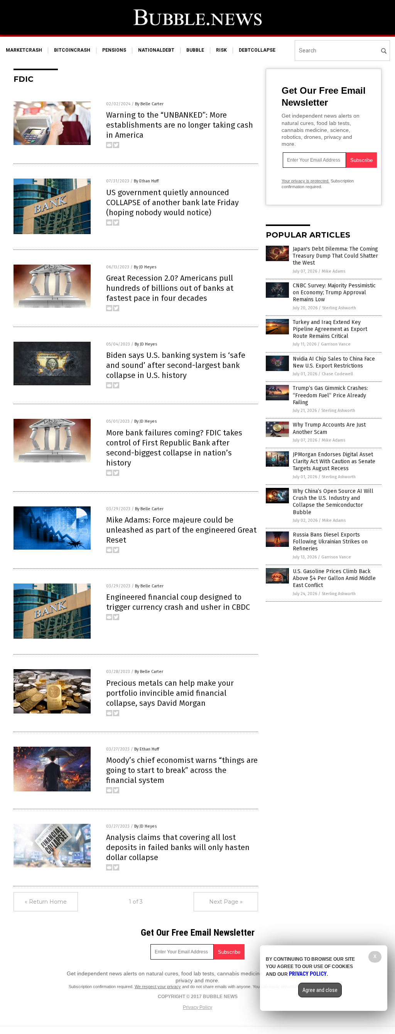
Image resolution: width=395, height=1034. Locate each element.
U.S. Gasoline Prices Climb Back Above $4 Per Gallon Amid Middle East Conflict (334, 578)
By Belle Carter (149, 103)
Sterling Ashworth (339, 307)
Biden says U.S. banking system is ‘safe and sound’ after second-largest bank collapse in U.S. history (175, 365)
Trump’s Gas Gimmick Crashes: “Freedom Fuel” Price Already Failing (330, 395)
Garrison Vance (336, 344)
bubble (195, 50)
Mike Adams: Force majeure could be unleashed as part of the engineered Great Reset (181, 530)
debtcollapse (257, 50)
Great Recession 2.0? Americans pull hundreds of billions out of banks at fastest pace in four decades (169, 288)
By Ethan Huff (146, 181)
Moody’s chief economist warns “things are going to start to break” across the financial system (182, 770)
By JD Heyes (145, 267)
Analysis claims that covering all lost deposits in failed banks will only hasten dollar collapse (178, 847)
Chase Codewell (337, 373)
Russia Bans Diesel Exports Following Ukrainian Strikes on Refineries (330, 541)
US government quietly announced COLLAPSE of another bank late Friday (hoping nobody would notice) (172, 202)
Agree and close (320, 990)
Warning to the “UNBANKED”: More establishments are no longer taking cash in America (179, 125)
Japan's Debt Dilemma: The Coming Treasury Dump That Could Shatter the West (335, 256)
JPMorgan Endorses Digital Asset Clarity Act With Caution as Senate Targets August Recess (334, 461)
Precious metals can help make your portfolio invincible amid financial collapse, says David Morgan (170, 693)
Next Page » (226, 901)
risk (221, 50)
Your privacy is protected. (305, 181)
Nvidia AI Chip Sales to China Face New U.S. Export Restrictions (334, 362)
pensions (114, 50)
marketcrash (24, 50)
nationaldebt (156, 50)
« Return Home (46, 901)
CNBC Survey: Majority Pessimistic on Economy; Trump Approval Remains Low (334, 292)
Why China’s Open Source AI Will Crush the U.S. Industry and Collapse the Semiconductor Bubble (333, 502)
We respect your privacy (158, 986)
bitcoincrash (72, 50)
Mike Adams (333, 271)
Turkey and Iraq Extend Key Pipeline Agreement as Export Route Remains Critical (330, 329)
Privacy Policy (197, 1007)
